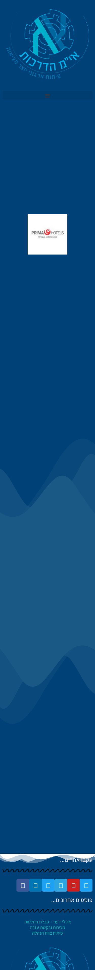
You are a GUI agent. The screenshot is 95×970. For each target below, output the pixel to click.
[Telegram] (60, 885)
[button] (47, 95)
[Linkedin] (35, 885)
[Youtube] (73, 885)
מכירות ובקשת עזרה (47, 927)
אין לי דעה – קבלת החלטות (47, 922)
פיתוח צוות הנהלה (47, 933)
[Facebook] (22, 885)
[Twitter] (86, 885)
